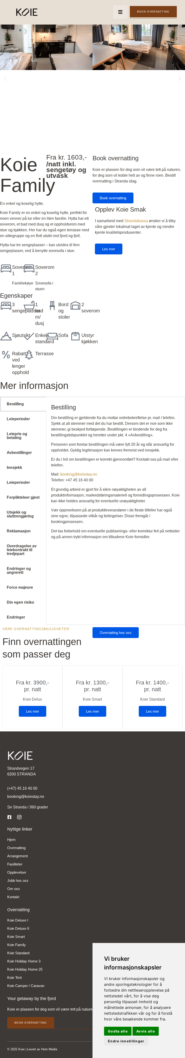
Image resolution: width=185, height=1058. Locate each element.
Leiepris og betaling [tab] (17, 436)
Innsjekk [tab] (14, 467)
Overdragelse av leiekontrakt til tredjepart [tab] (22, 550)
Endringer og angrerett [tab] (19, 570)
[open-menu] (120, 12)
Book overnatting (153, 11)
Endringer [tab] (16, 617)
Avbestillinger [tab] (19, 453)
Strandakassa (136, 221)
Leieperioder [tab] (18, 419)
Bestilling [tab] (15, 404)
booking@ (69, 474)
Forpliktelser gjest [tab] (23, 497)
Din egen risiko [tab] (20, 602)
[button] (5, 79)
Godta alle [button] (118, 1031)
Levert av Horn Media (42, 1049)
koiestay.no (87, 474)
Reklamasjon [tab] (19, 531)
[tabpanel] (115, 472)
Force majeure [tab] (20, 587)
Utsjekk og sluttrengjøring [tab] (20, 514)
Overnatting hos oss (116, 633)
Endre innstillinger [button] (126, 1041)
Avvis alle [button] (145, 1031)
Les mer (108, 249)
